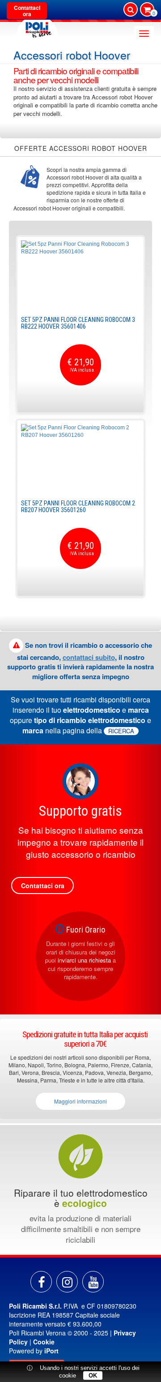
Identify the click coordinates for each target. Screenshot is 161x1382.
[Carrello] (147, 10)
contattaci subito (89, 657)
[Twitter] (93, 1281)
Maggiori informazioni (80, 1101)
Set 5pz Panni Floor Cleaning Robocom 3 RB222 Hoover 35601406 (78, 323)
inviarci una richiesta (84, 960)
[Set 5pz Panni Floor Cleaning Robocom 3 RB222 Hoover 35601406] (80, 274)
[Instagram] (67, 1281)
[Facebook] (41, 1281)
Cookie (44, 1341)
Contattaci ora (27, 11)
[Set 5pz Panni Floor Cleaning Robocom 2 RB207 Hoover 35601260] (80, 457)
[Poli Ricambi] (37, 27)
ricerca (121, 731)
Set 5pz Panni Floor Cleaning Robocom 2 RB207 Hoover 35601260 (78, 506)
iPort (51, 1350)
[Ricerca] (130, 9)
